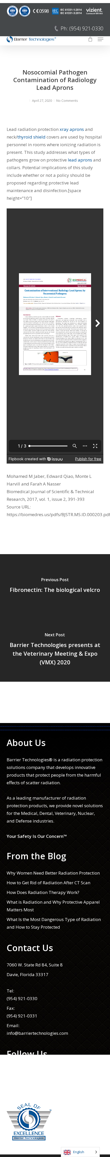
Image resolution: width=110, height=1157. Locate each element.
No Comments (67, 100)
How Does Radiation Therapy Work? (43, 892)
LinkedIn (15, 1090)
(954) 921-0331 (22, 1016)
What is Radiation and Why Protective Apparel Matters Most (53, 906)
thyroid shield (32, 137)
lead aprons (80, 160)
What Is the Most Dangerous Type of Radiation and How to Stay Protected (54, 923)
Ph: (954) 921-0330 (82, 28)
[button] (100, 39)
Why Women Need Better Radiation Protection (53, 873)
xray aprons (72, 129)
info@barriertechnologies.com (37, 1033)
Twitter (14, 1081)
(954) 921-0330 (22, 998)
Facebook (16, 1071)
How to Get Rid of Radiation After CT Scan (48, 883)
